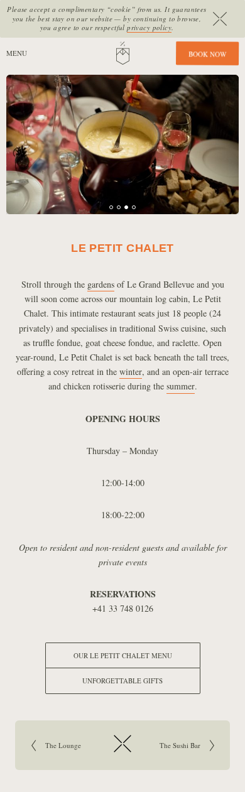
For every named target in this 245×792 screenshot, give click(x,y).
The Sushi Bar (170, 745)
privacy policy (149, 27)
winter (130, 371)
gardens (100, 284)
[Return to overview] (122, 753)
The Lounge (77, 745)
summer (180, 386)
